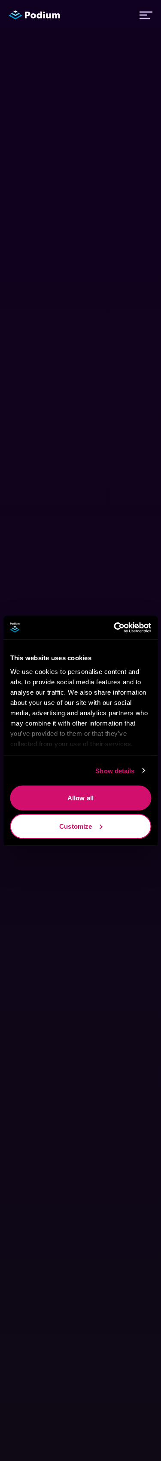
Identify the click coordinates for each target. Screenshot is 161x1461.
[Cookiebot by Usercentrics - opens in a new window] (114, 627)
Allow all (80, 798)
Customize (75, 826)
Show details (114, 770)
